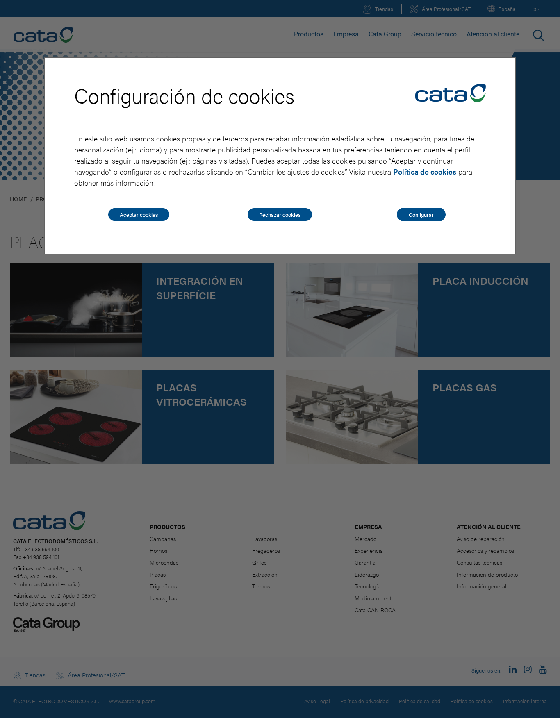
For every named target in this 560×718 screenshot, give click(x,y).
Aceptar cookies (139, 214)
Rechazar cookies (279, 214)
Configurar (421, 214)
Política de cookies (424, 171)
